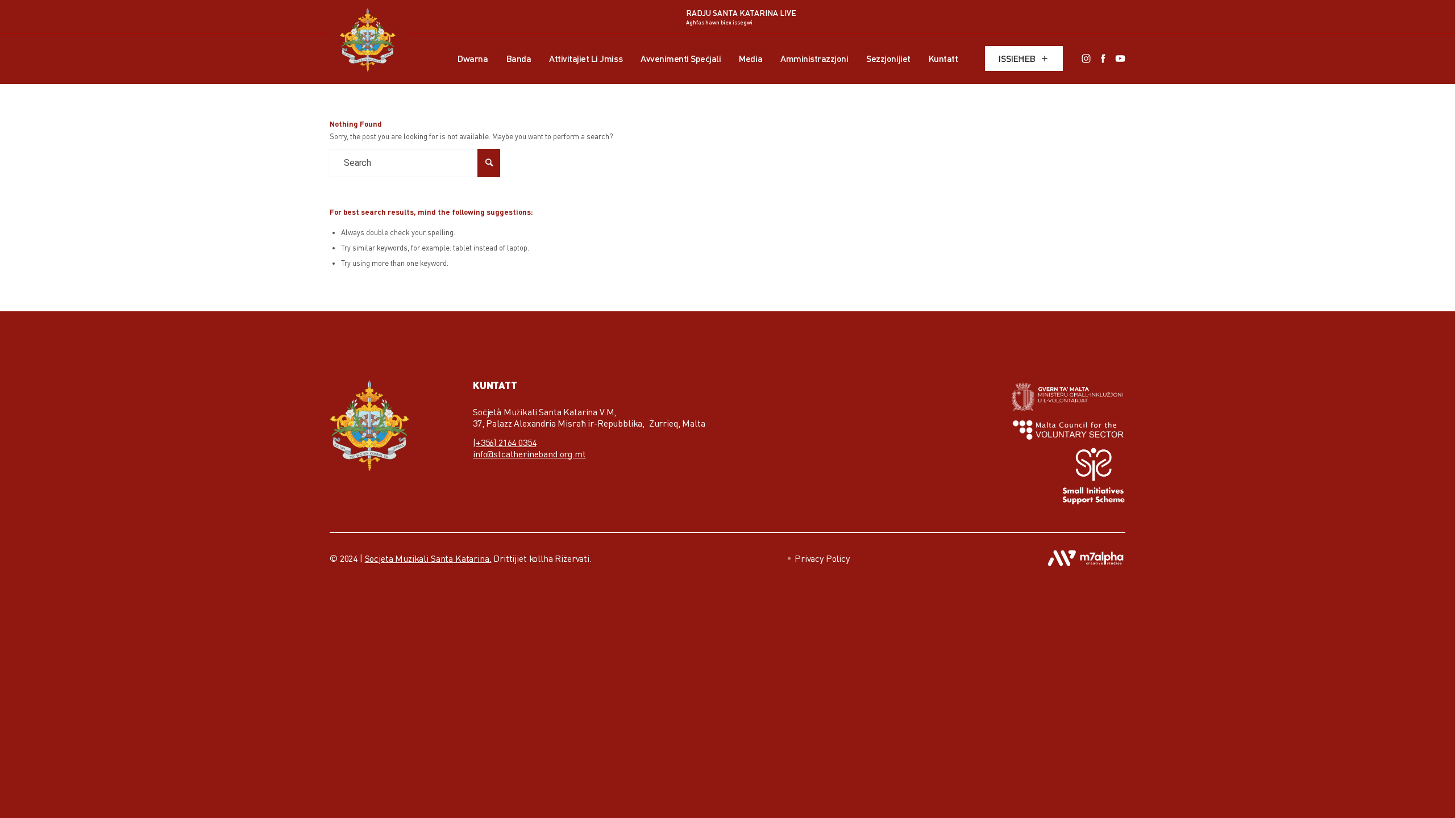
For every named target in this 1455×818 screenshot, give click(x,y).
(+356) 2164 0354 (504, 442)
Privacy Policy (822, 558)
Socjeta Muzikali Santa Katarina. (428, 558)
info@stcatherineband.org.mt (529, 454)
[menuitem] (472, 59)
